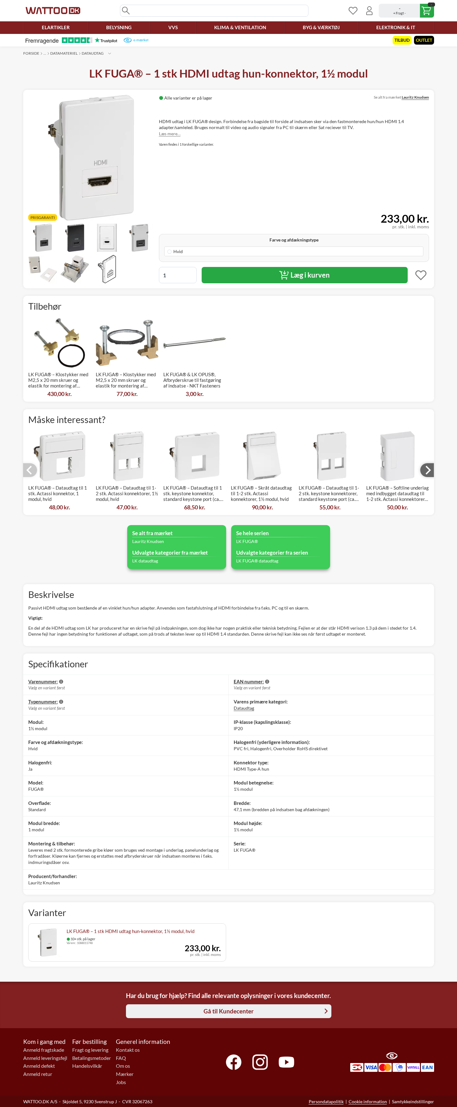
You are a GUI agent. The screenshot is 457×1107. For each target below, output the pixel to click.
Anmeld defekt (39, 1066)
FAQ (121, 1058)
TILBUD (402, 40)
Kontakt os (128, 1050)
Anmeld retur (37, 1074)
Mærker (124, 1074)
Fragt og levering (90, 1050)
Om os (123, 1066)
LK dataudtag (145, 560)
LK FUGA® (247, 541)
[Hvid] (293, 251)
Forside (31, 53)
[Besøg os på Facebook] (233, 1062)
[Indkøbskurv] (406, 11)
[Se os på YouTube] (286, 1062)
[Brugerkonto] (369, 11)
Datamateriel (64, 53)
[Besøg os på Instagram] (260, 1062)
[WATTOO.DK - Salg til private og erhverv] (53, 11)
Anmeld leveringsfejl (45, 1058)
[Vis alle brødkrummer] (109, 53)
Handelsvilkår (87, 1066)
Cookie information (368, 1101)
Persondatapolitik (326, 1101)
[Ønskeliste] (353, 11)
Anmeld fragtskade (43, 1050)
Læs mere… (170, 133)
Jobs (121, 1082)
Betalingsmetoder (91, 1058)
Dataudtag (93, 53)
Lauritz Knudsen (415, 97)
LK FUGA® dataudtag (257, 560)
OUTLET (424, 40)
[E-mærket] (136, 40)
